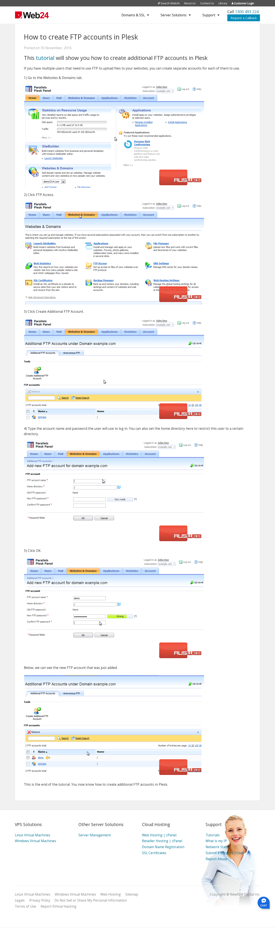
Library (222, 3)
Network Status (218, 847)
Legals (20, 900)
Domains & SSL (133, 15)
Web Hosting (110, 894)
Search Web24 (169, 3)
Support (208, 15)
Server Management (94, 835)
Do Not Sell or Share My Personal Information (91, 900)
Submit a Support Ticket (225, 853)
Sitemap (131, 894)
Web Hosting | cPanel (159, 835)
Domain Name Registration (163, 847)
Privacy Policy (39, 900)
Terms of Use (25, 906)
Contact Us (207, 3)
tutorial (45, 58)
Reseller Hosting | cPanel (162, 841)
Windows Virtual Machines (35, 841)
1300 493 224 (247, 11)
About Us (190, 3)
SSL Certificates (154, 853)
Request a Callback (244, 18)
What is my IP (216, 841)
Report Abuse (216, 859)
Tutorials (213, 835)
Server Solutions (173, 15)
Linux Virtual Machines (32, 835)
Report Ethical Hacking (58, 906)
